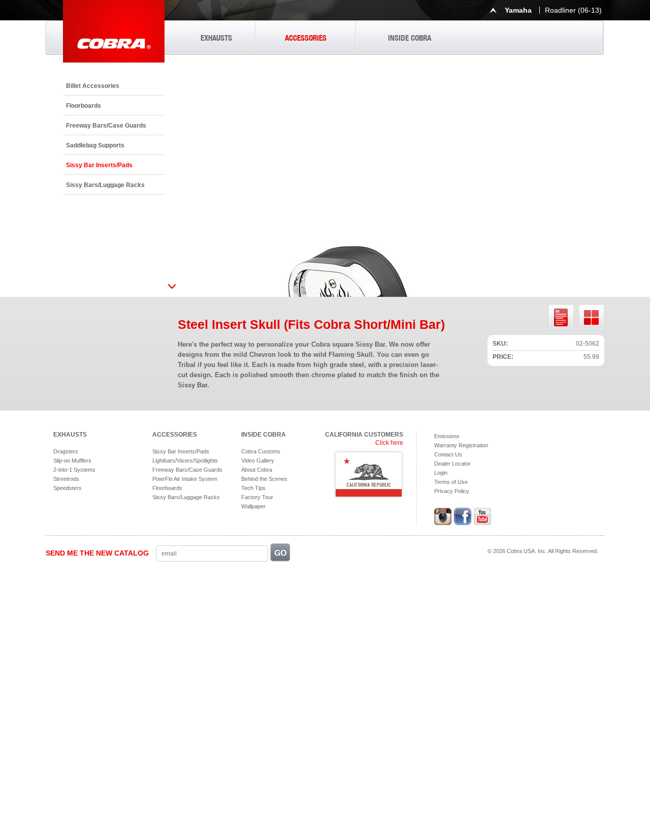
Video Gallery (257, 460)
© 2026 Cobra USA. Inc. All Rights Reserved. (543, 551)
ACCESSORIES (306, 38)
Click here (389, 442)
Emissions (447, 436)
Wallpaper (253, 506)
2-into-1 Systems (74, 470)
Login (440, 473)
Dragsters (65, 451)
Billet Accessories (92, 85)
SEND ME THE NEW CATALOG (97, 553)
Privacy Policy (451, 491)
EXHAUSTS (216, 38)
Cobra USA (114, 31)
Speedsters (67, 488)
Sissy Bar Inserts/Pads (99, 165)
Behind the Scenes (264, 479)
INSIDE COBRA (409, 38)
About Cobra (256, 470)
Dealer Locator (452, 464)
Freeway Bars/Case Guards (106, 125)
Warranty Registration (461, 445)
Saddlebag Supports (95, 145)
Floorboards (83, 105)
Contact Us (448, 454)
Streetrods (66, 479)
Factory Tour (257, 497)
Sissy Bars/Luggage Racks (105, 185)
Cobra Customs (260, 451)
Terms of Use (451, 482)
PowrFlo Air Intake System (184, 479)
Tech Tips (253, 488)
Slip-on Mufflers (72, 460)
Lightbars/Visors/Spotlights (185, 460)
